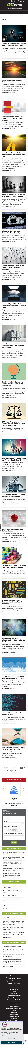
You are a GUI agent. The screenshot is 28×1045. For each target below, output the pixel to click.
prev (3, 789)
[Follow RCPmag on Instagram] (18, 1)
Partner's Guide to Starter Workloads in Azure (12, 900)
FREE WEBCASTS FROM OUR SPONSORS (14, 913)
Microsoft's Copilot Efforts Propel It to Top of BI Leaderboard (14, 459)
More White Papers (8, 966)
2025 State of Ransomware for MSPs (12, 946)
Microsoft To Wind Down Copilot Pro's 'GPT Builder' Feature (13, 748)
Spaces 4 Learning (14, 1016)
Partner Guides (14, 881)
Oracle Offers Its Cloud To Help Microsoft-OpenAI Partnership (13, 677)
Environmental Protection (14, 1000)
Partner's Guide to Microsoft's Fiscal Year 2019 (13, 905)
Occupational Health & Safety (14, 1008)
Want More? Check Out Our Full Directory (14, 804)
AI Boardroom (14, 989)
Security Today (14, 1014)
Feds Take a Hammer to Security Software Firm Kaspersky (13, 495)
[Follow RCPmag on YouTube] (21, 1)
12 (10, 770)
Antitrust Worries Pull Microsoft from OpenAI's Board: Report (13, 195)
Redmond (14, 1012)
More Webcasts (7, 937)
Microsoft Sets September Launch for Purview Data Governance (14, 44)
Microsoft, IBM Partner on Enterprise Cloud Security (11, 232)
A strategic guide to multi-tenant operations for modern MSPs (14, 955)
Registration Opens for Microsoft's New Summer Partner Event (14, 640)
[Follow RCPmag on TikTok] (16, 1)
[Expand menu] (25, 2)
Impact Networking (14, 796)
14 (15, 770)
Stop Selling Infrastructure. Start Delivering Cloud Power (13, 928)
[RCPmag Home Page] (14, 4)
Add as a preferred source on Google (15, 8)
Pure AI (14, 1010)
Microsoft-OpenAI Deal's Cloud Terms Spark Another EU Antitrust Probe (14, 305)
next (24, 789)
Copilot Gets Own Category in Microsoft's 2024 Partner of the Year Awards (13, 383)
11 (7, 770)
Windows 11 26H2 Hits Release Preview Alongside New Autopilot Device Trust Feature (12, 864)
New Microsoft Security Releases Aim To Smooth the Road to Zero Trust (13, 154)
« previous (5, 767)
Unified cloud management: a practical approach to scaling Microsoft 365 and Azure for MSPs (12, 961)
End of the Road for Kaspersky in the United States (13, 81)
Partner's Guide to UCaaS (9, 895)
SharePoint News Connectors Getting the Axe (12, 530)
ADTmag (14, 991)
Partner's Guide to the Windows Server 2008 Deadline (12, 887)
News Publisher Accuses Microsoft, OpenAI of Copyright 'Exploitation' (13, 345)
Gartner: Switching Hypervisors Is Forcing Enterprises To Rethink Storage (13, 858)
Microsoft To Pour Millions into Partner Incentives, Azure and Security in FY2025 (12, 118)
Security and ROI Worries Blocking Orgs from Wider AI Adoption (12, 602)
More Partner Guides (8, 909)
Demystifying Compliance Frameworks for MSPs (13, 950)
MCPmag (14, 1004)
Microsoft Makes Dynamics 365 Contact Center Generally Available (13, 267)
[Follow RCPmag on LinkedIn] (12, 1)
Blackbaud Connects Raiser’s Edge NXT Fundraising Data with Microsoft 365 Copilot (13, 875)
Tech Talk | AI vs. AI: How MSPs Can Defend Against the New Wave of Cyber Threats (13, 933)
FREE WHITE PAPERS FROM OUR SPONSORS (14, 942)
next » (19, 770)
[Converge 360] (14, 979)
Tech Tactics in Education (14, 1021)
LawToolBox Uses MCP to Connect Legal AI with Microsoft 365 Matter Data (13, 869)
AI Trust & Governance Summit (10, 918)
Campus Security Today (14, 995)
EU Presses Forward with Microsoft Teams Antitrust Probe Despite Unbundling (13, 423)
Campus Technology (14, 997)
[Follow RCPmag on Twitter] (14, 1)
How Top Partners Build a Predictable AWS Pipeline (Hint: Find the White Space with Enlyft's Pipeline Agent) (13, 923)
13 (12, 770)
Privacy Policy (14, 826)
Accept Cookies (11, 1042)
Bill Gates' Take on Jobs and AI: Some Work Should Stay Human (13, 853)
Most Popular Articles (14, 848)
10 (24, 767)
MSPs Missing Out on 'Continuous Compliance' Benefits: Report (14, 566)
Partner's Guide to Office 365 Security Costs (12, 891)
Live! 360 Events (14, 1002)
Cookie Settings (11, 1038)
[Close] (21, 1023)
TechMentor (14, 1018)
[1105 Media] (14, 983)
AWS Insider (14, 993)
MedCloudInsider (14, 1006)
